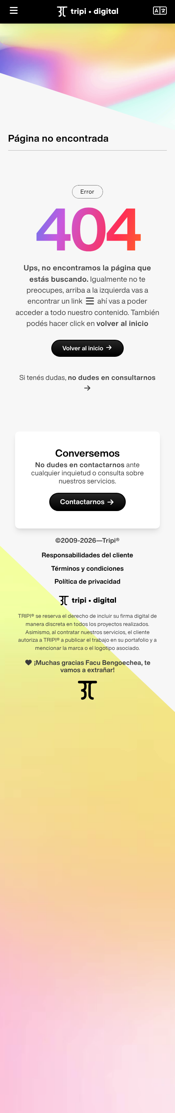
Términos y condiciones (87, 568)
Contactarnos (82, 501)
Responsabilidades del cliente (87, 555)
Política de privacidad (87, 581)
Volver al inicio (82, 348)
